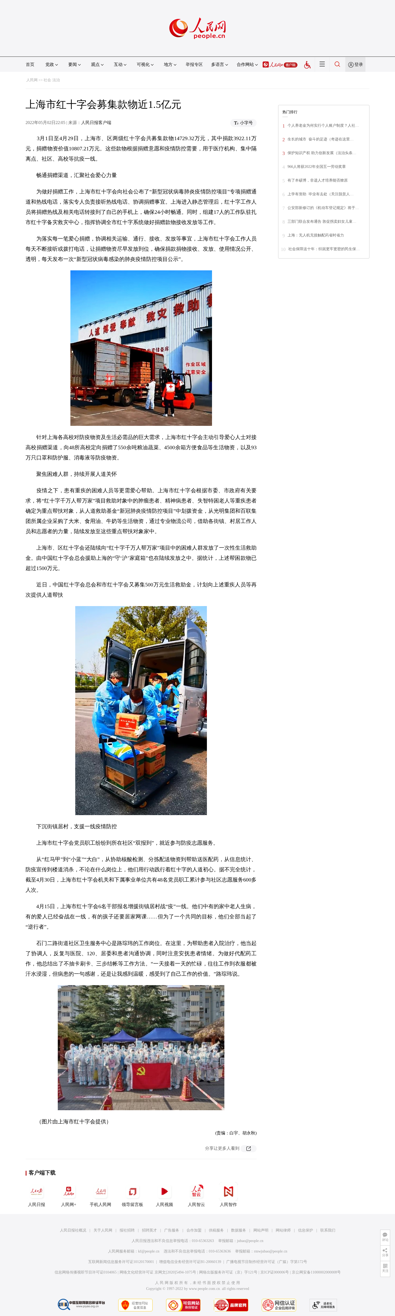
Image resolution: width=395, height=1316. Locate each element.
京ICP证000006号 (274, 1272)
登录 (358, 64)
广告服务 (171, 1230)
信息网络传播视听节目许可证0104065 (86, 1272)
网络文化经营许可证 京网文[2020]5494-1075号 (158, 1272)
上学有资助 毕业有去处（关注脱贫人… (321, 194)
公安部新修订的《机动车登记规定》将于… (323, 208)
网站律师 (283, 1230)
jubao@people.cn (250, 1241)
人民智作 (228, 1204)
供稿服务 (216, 1230)
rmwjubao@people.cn (270, 1251)
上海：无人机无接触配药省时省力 (316, 235)
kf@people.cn (148, 1251)
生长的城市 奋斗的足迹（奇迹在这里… (321, 139)
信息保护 (305, 1230)
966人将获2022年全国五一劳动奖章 (317, 167)
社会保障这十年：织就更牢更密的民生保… (324, 249)
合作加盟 (194, 1230)
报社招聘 (127, 1230)
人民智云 (196, 1204)
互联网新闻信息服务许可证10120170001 (121, 1262)
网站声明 (260, 1230)
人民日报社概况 (73, 1230)
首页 (30, 64)
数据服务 (238, 1230)
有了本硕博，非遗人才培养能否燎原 (318, 180)
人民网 (32, 80)
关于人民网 (103, 1230)
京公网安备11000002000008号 (316, 1272)
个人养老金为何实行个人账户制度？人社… (323, 125)
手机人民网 (100, 1204)
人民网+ (68, 1204)
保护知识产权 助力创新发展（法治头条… (322, 153)
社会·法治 (52, 80)
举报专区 (194, 64)
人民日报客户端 (96, 122)
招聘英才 (149, 1230)
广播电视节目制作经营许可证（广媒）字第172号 (266, 1262)
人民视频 (164, 1204)
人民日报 (36, 1204)
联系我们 (327, 1230)
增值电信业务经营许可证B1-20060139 (190, 1262)
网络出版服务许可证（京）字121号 (228, 1272)
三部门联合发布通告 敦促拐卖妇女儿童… (322, 222)
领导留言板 (132, 1204)
